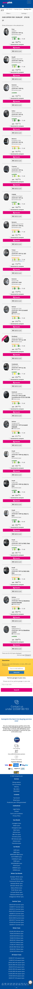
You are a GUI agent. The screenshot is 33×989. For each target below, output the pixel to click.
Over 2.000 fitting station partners (16, 754)
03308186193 (20, 709)
